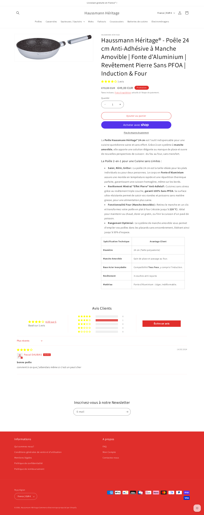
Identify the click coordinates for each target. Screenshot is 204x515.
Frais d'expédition (123, 92)
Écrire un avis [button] (162, 323)
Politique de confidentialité (28, 463)
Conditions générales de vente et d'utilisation (38, 451)
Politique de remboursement (29, 468)
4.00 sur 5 (50, 321)
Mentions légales (23, 457)
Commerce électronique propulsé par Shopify (57, 508)
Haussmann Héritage (30, 508)
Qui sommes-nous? (24, 446)
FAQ (105, 446)
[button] (17, 12)
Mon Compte (109, 451)
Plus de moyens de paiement (136, 132)
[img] (25, 350)
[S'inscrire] (127, 412)
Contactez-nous (111, 457)
